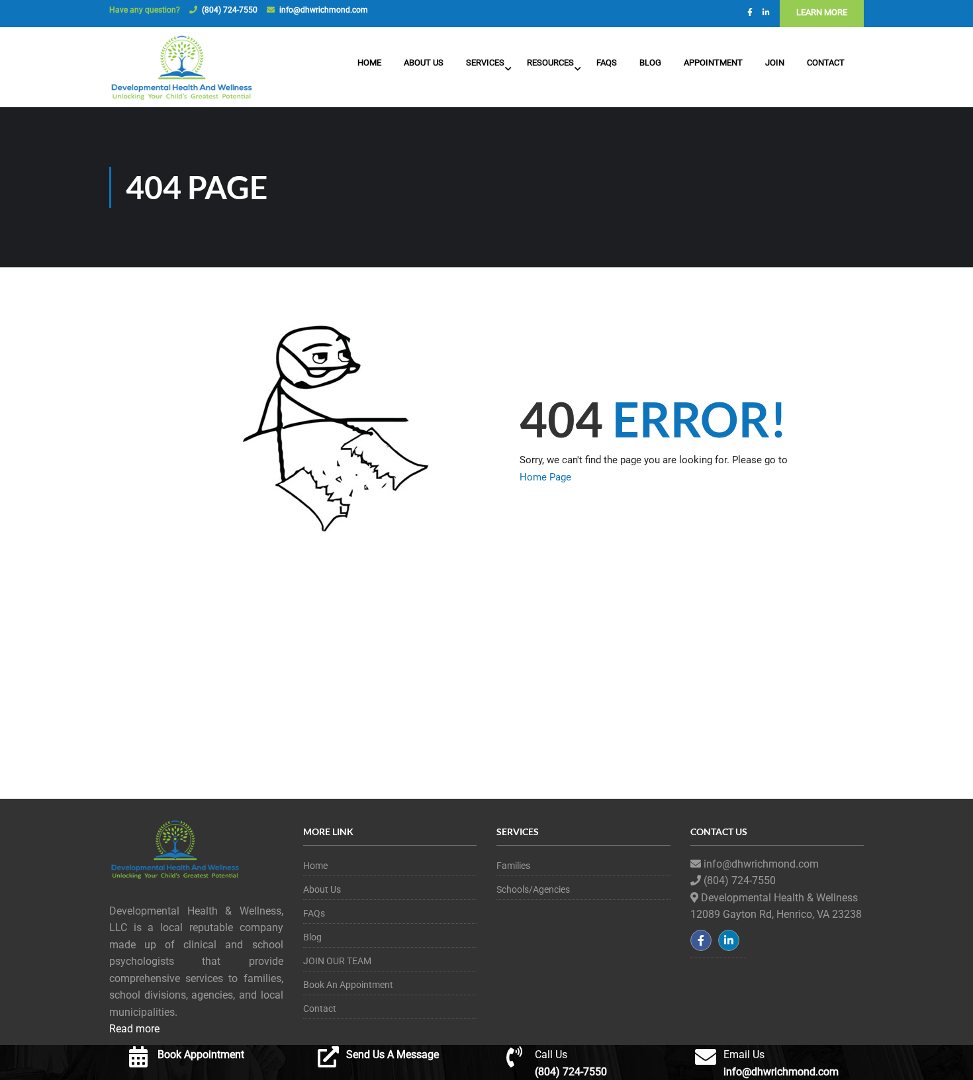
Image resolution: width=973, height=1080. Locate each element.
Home (369, 63)
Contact (826, 63)
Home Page (545, 477)
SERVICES (485, 63)
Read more (134, 1028)
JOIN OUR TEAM (337, 961)
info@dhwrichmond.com (323, 10)
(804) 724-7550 (229, 10)
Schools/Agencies (533, 889)
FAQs (606, 63)
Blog (650, 63)
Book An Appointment (348, 984)
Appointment (713, 63)
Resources (550, 63)
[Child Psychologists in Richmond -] (182, 69)
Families (513, 865)
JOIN (774, 63)
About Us (423, 63)
